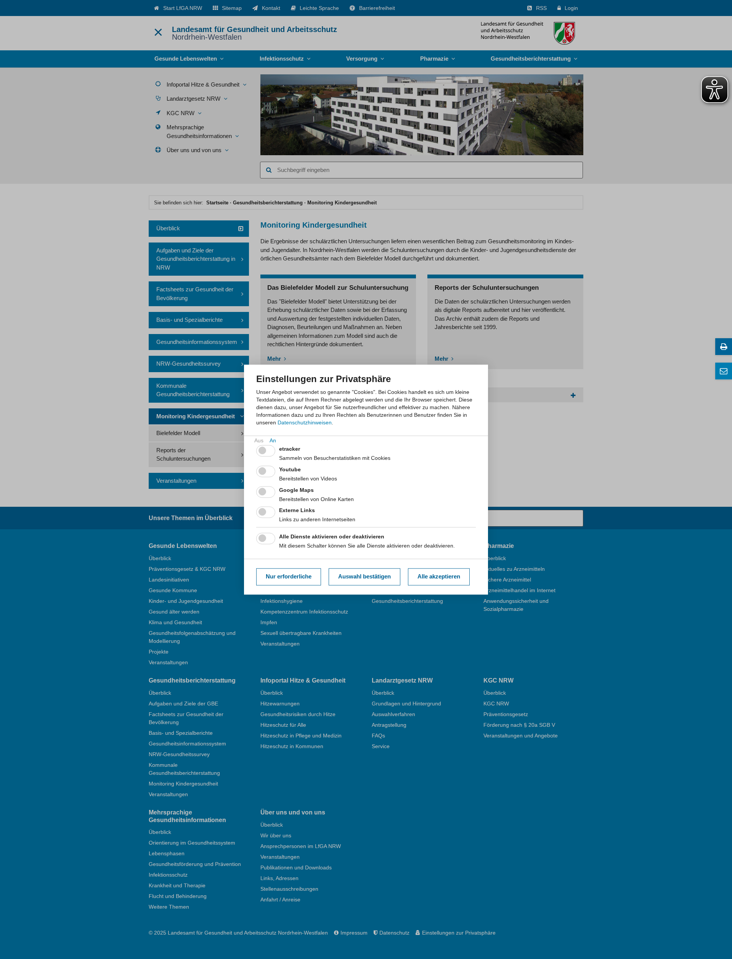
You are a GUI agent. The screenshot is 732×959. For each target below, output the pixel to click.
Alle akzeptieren (438, 576)
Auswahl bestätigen (364, 576)
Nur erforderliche (288, 576)
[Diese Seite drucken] (723, 346)
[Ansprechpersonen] (723, 371)
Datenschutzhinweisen (305, 422)
